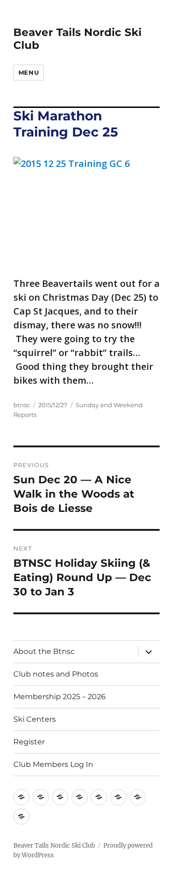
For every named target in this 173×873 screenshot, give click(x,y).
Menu (28, 72)
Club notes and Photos (55, 674)
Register (29, 741)
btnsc (21, 405)
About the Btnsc (44, 651)
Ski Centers (34, 719)
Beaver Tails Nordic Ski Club (54, 845)
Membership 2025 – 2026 (59, 696)
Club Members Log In (53, 764)
